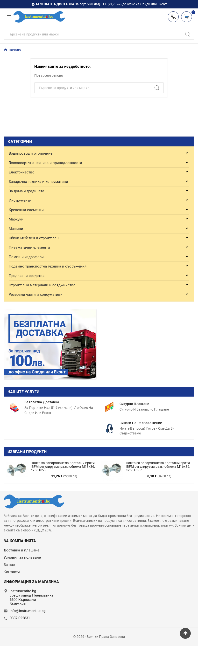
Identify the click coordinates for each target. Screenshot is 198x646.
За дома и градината (26, 191)
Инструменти (20, 200)
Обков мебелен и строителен (34, 238)
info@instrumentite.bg (27, 611)
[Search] (187, 34)
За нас (9, 565)
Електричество (22, 172)
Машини (16, 229)
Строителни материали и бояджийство (42, 285)
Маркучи (16, 219)
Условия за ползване (22, 557)
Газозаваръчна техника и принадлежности (45, 163)
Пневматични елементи (29, 247)
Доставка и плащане (21, 550)
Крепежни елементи (26, 210)
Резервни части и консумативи (36, 294)
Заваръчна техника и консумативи (38, 181)
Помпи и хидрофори (26, 257)
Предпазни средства (26, 276)
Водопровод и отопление (30, 153)
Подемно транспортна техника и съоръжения (47, 266)
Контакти (12, 572)
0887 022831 (20, 618)
